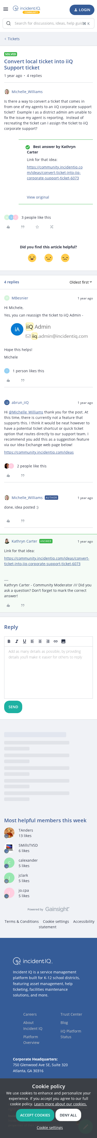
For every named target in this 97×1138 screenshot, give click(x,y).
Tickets (14, 38)
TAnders (26, 830)
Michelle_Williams (27, 91)
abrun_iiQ (20, 402)
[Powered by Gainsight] (48, 911)
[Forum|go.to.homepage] (27, 10)
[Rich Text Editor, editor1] (48, 672)
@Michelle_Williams (26, 412)
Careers (30, 1014)
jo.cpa (24, 890)
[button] (6, 10)
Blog (64, 1022)
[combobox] (48, 23)
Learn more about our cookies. (60, 1103)
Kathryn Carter (24, 541)
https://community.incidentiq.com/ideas (39, 452)
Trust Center (71, 1014)
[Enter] (8, 23)
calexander (28, 860)
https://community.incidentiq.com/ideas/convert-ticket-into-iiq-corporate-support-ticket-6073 (55, 172)
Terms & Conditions (22, 921)
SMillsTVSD (28, 845)
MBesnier (20, 298)
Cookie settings (56, 921)
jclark (23, 875)
